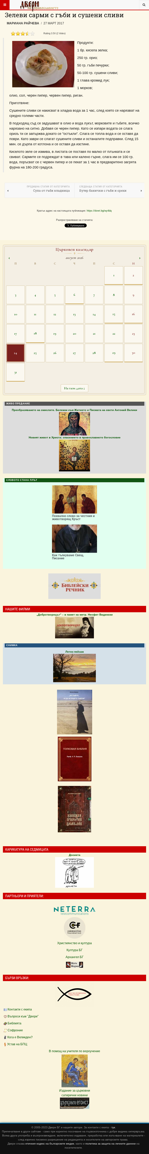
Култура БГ (75, 950)
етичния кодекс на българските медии (49, 1143)
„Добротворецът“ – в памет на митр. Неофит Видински (74, 614)
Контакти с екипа (20, 1009)
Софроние (15, 1030)
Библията (14, 1023)
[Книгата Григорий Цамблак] (74, 809)
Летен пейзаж (74, 651)
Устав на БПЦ (17, 1044)
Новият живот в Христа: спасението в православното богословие (74, 437)
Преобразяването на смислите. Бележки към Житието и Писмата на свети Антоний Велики (74, 410)
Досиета (74, 854)
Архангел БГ (75, 957)
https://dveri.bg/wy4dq (99, 210)
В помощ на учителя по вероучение (74, 1051)
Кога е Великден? (20, 1037)
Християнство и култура (74, 943)
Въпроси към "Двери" (23, 1016)
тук (113, 1127)
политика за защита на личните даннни (110, 1143)
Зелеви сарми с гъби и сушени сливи (64, 15)
